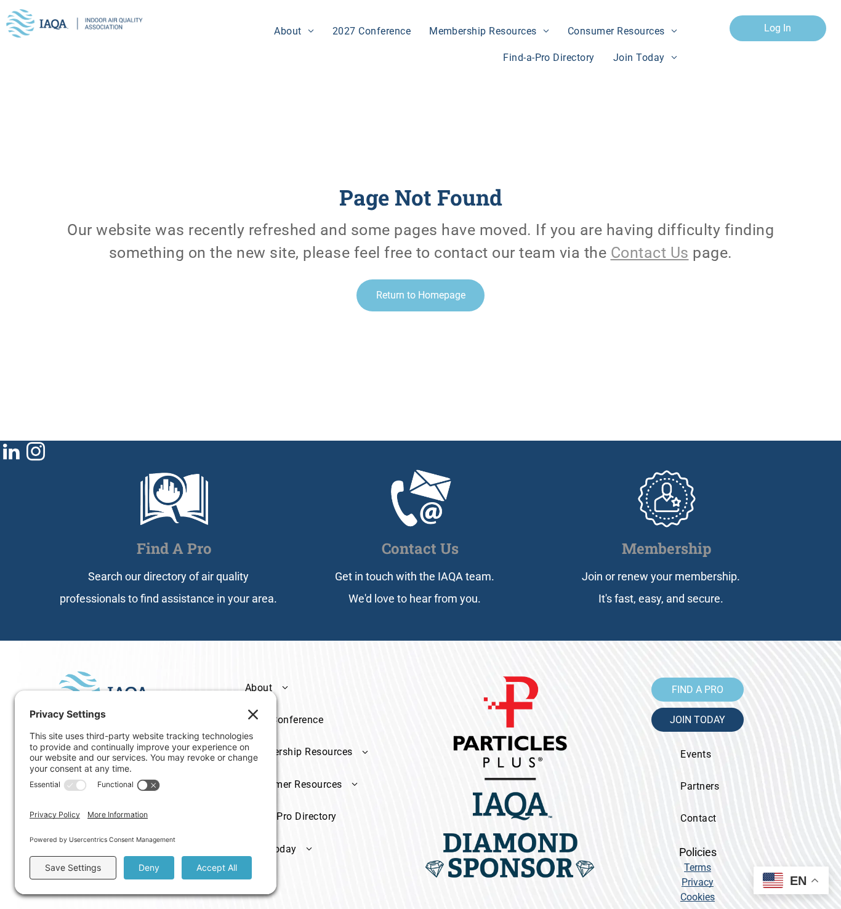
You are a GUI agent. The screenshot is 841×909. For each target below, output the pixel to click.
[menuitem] (294, 31)
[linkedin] (11, 453)
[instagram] (36, 453)
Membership (667, 548)
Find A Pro (174, 548)
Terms (697, 867)
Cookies (697, 897)
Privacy (698, 882)
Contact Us (650, 253)
